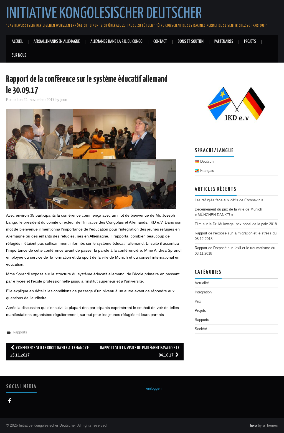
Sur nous (19, 55)
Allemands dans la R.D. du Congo (116, 41)
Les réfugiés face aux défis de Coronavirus (229, 200)
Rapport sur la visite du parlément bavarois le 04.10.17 (139, 352)
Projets (250, 41)
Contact (160, 41)
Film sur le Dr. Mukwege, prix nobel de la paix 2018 (236, 224)
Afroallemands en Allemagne (57, 41)
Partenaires (223, 41)
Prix (198, 301)
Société (201, 329)
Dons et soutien (191, 41)
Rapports (20, 332)
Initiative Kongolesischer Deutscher (104, 13)
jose (63, 100)
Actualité (202, 283)
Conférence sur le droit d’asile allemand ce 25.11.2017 (49, 352)
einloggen (153, 388)
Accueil (17, 41)
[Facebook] (9, 400)
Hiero (252, 425)
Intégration (203, 292)
